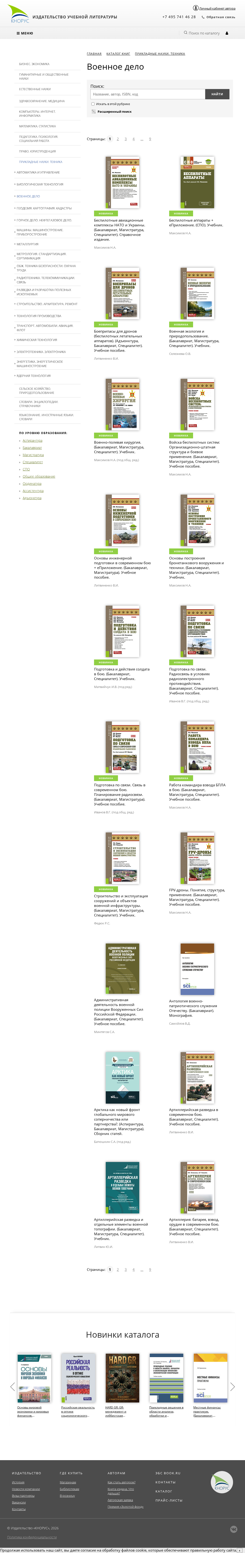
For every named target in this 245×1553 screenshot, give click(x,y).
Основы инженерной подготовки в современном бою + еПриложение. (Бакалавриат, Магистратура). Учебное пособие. (122, 568)
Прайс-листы (169, 1500)
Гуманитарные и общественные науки (44, 77)
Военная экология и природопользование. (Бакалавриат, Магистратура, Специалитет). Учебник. (194, 338)
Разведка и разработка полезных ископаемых (44, 292)
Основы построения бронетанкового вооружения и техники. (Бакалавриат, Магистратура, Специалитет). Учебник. (196, 568)
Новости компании (26, 1489)
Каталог (164, 1491)
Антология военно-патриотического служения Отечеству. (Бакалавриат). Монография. (193, 1008)
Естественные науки (35, 89)
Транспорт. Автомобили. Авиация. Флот (45, 328)
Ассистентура (33, 490)
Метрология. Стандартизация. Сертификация (42, 256)
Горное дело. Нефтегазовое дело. (44, 220)
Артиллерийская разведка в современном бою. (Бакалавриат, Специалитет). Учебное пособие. (194, 1116)
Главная (94, 54)
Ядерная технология (34, 376)
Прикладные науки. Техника (40, 162)
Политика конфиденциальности (32, 1537)
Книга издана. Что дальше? (121, 1491)
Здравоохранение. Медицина (42, 101)
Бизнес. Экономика (34, 64)
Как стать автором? (121, 1482)
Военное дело (28, 196)
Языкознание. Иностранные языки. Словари (46, 417)
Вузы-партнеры (23, 1495)
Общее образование (39, 476)
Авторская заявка (120, 1500)
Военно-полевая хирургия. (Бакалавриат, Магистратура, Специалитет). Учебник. (119, 447)
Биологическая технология (40, 184)
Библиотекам (69, 1489)
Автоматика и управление (38, 172)
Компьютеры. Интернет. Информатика (37, 114)
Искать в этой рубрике (113, 104)
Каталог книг (118, 54)
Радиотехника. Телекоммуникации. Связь (46, 280)
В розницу (67, 1495)
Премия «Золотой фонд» (126, 1506)
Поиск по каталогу (204, 33)
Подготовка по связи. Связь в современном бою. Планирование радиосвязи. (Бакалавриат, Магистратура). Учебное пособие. (119, 794)
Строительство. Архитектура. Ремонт (47, 304)
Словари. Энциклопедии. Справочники (38, 404)
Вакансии (19, 1502)
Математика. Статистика (37, 126)
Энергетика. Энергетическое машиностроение (40, 363)
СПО (26, 469)
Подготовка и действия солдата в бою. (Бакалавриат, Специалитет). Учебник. (122, 674)
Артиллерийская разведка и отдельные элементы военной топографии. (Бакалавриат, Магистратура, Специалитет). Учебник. (121, 1229)
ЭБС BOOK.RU (168, 1473)
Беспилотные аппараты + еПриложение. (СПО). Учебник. (196, 222)
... (141, 138)
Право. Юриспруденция (37, 151)
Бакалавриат (32, 447)
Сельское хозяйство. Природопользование (36, 391)
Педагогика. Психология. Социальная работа (38, 139)
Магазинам (68, 1482)
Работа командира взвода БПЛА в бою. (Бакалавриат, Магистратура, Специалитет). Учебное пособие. (197, 792)
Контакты (19, 1509)
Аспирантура (32, 440)
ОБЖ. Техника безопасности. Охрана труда (46, 268)
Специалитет (33, 462)
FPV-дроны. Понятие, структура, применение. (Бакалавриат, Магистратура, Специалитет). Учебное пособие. (197, 897)
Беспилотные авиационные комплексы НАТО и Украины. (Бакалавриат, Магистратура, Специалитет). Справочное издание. (119, 230)
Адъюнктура (32, 498)
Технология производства (39, 316)
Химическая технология (37, 340)
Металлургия (28, 244)
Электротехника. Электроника (41, 352)
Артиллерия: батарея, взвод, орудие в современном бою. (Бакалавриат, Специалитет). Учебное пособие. (194, 1226)
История (18, 1482)
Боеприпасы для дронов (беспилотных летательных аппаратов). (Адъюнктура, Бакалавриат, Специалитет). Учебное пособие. (118, 341)
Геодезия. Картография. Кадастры (44, 208)
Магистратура (33, 454)
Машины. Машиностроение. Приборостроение (40, 232)
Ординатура (32, 483)
